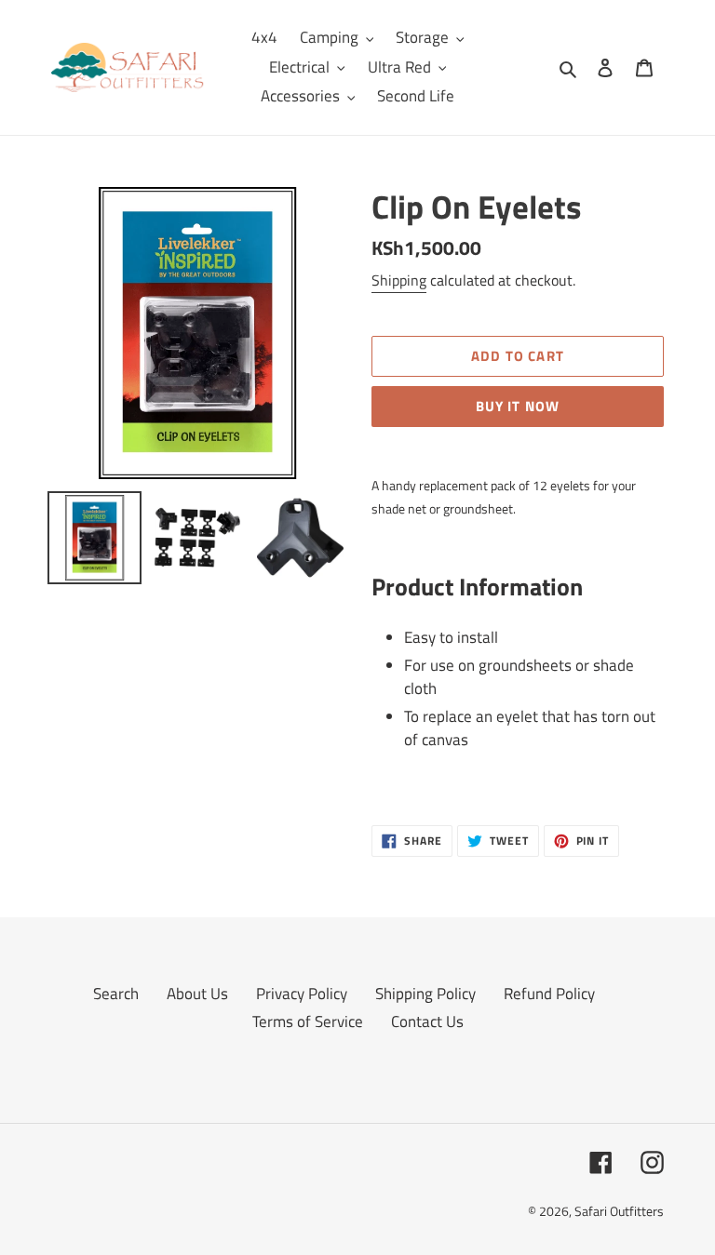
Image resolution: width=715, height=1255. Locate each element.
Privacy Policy (301, 993)
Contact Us (427, 1021)
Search (116, 993)
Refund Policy (549, 993)
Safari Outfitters (619, 1211)
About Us (197, 993)
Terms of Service (307, 1021)
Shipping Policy (425, 993)
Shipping (398, 280)
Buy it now (518, 406)
